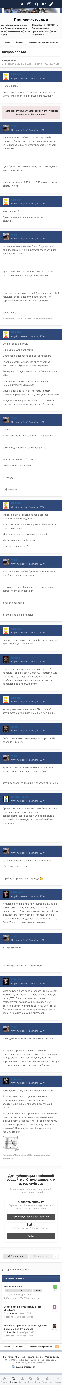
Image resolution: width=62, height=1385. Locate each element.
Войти (31, 1236)
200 (37, 1290)
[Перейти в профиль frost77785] (55, 1287)
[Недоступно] (11, 1143)
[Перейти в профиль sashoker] (54, 1326)
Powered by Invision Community (31, 1362)
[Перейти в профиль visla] (6, 128)
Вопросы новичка (14, 1286)
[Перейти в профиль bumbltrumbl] (6, 799)
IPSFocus (20, 1357)
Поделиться (16, 1256)
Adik (9, 1294)
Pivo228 (11, 1332)
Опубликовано (28, 78)
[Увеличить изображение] (41, 878)
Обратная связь (35, 1357)
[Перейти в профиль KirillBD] (6, 76)
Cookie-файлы (52, 1357)
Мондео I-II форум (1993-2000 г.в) (41, 63)
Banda (12, 60)
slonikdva (12, 1313)
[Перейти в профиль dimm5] (6, 659)
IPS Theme (8, 1357)
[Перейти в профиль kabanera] (6, 894)
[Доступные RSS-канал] (57, 1346)
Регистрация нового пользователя (31, 1216)
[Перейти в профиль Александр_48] (54, 1307)
